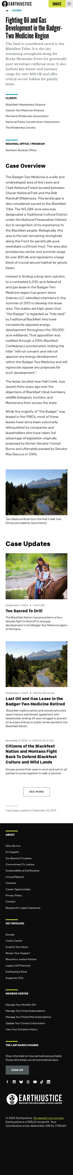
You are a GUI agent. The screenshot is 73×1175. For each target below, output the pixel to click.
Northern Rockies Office (21, 150)
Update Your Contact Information (25, 1023)
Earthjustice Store (16, 971)
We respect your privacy (48, 1118)
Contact (10, 901)
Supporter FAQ (14, 977)
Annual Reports (15, 876)
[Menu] (69, 3)
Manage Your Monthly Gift (21, 1004)
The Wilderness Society (21, 127)
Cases (17, 10)
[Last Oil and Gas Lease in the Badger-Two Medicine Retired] (36, 664)
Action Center (14, 940)
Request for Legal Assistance (23, 907)
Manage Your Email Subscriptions (25, 1010)
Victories (11, 882)
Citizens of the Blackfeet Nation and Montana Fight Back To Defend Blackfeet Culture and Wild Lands (31, 754)
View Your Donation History (22, 1029)
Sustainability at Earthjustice (22, 870)
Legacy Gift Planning (18, 965)
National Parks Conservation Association (33, 122)
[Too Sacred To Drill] (36, 576)
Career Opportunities (18, 889)
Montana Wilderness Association (27, 116)
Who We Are (13, 845)
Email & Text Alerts (17, 946)
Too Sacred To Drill (24, 610)
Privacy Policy (14, 895)
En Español (12, 851)
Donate (10, 934)
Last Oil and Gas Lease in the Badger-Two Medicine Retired (35, 701)
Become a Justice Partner (21, 959)
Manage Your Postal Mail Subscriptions (28, 1016)
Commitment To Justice (20, 864)
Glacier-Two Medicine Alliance (25, 110)
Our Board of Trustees (18, 858)
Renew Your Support (18, 953)
